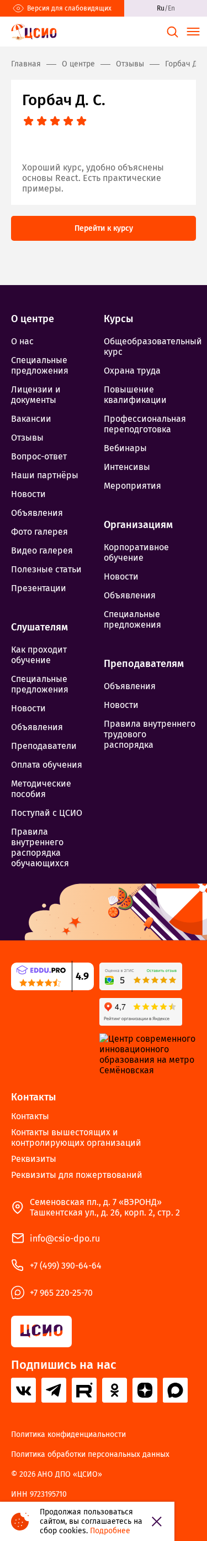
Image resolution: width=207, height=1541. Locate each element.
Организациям (138, 525)
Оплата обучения (46, 764)
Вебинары (125, 448)
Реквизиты (33, 1159)
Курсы (118, 319)
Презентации (38, 588)
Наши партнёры (44, 475)
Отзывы (27, 437)
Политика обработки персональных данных (90, 1454)
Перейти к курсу (104, 228)
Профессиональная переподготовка (145, 424)
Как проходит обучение (39, 654)
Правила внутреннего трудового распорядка (149, 734)
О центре (32, 319)
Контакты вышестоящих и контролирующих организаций (76, 1137)
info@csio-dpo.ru (65, 1238)
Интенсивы (127, 467)
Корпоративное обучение (136, 552)
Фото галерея (39, 531)
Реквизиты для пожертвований (76, 1175)
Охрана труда (132, 370)
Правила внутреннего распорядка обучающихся (40, 847)
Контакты (33, 1097)
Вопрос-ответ (39, 456)
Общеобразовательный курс (150, 346)
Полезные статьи (46, 569)
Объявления (37, 513)
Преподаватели (44, 746)
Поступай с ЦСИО (46, 813)
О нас (22, 341)
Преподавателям (144, 664)
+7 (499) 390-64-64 (66, 1265)
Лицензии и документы (36, 394)
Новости (28, 494)
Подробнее (110, 1530)
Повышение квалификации (135, 394)
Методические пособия (41, 788)
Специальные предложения (39, 365)
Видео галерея (42, 550)
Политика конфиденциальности (68, 1434)
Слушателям (39, 627)
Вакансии (31, 418)
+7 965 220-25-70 (61, 1292)
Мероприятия (132, 485)
